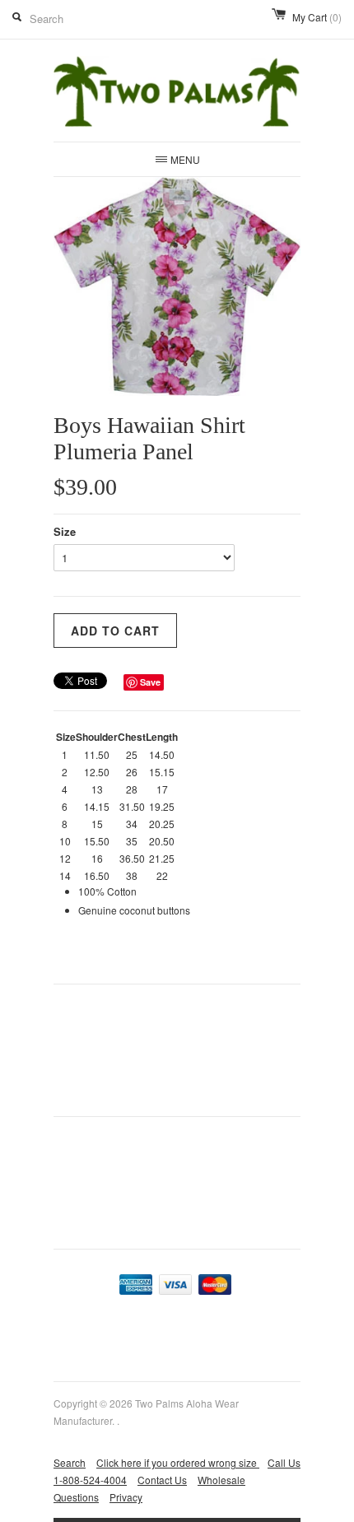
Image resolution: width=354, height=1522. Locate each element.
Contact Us (162, 1480)
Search (70, 1462)
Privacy (125, 1497)
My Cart (317, 17)
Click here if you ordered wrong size (177, 1462)
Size (65, 531)
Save (150, 682)
